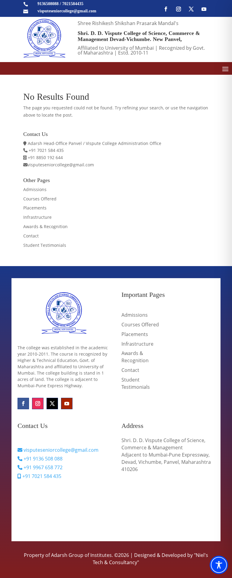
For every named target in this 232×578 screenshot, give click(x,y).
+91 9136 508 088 (42, 458)
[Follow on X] (191, 9)
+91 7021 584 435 (41, 476)
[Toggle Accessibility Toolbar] (218, 564)
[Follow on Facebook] (166, 9)
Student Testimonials (44, 245)
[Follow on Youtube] (204, 9)
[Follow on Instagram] (178, 9)
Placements (35, 208)
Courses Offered (39, 199)
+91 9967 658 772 (42, 467)
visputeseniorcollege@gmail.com (60, 450)
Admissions (35, 189)
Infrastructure (37, 217)
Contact (31, 236)
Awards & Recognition (45, 226)
